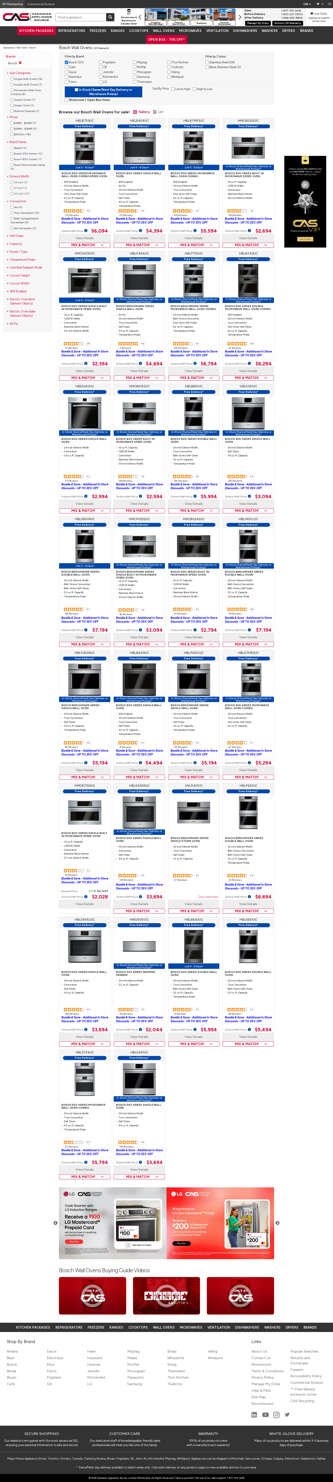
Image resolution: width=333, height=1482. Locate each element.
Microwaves (190, 31)
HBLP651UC (248, 786)
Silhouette (175, 1358)
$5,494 (263, 1029)
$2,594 (155, 496)
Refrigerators (71, 31)
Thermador (176, 1371)
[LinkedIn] (254, 1417)
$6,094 (99, 231)
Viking (212, 1351)
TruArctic (175, 1384)
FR (329, 4)
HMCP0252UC (139, 519)
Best (10, 1358)
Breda (11, 1371)
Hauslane (94, 1358)
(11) (28, 159)
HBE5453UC (84, 386)
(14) (28, 79)
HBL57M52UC (248, 653)
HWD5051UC (139, 920)
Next (277, 1223)
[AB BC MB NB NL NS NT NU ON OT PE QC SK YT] (307, 4)
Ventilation (217, 31)
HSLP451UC (194, 786)
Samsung (134, 1384)
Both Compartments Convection (24, 220)
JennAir (93, 1371)
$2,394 (100, 364)
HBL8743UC (248, 253)
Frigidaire (54, 1377)
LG (89, 1384)
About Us (259, 1351)
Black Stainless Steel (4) (225, 67)
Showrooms (261, 1364)
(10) (28, 153)
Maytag (133, 1351)
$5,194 (100, 763)
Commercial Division (306, 1382)
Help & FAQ (261, 1390)
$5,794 (100, 1162)
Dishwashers (245, 31)
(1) (24, 105)
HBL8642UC (193, 920)
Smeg (171, 1364)
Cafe (11, 1384)
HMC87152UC (84, 786)
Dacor (52, 1351)
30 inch (21, 193)
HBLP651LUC (248, 519)
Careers (296, 1370)
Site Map (258, 1397)
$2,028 (100, 897)
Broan (11, 1377)
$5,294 (264, 763)
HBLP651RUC (85, 519)
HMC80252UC (248, 121)
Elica (50, 1364)
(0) (20, 148)
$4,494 (154, 763)
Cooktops (138, 31)
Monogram (136, 1371)
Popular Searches (304, 1351)
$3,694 (155, 897)
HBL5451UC (139, 1052)
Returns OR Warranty (288, 23)
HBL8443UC (139, 653)
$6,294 (264, 364)
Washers (270, 31)
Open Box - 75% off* (166, 40)
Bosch (12, 1364)
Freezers (98, 31)
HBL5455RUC (139, 786)
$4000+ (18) (22, 134)
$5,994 (209, 496)
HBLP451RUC (85, 653)
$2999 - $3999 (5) (25, 128)
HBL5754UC (84, 1052)
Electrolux (55, 1358)
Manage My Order (258, 23)
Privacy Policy (262, 1377)
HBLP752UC (194, 253)
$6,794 (209, 364)
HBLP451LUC (194, 653)
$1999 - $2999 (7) (24, 123)
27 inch (20, 188)
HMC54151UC (85, 253)
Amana (12, 1351)
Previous (55, 1223)
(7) (28, 84)
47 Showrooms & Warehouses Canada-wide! (129, 18)
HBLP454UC (139, 253)
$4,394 (154, 231)
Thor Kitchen (178, 1377)
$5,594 (209, 231)
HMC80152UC (139, 386)
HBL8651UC (194, 386)
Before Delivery (254, 14)
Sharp (171, 1351)
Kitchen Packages (36, 31)
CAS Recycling (302, 1401)
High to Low (204, 89)
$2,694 (264, 231)
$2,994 (100, 496)
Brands (307, 31)
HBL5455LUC (85, 920)
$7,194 (100, 630)
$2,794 (209, 630)
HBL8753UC (84, 121)
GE (49, 1384)
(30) (76, 62)
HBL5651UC (248, 920)
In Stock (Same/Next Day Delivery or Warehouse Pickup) (105, 92)
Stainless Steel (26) (222, 62)
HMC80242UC (194, 519)
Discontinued (208, 897)
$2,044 (154, 1029)
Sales (247, 10)
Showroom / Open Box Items (89, 100)
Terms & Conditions (267, 1371)
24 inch (20, 182)
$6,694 (263, 897)
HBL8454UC (139, 121)
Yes (17, 207)
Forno (52, 1371)
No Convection (24, 228)
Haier (91, 1351)
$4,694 (154, 364)
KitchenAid (96, 1377)
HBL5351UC (248, 386)
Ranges (118, 31)
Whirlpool (215, 1358)
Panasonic (135, 1377)
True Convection (26, 212)
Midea (132, 1358)
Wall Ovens (163, 31)
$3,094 (263, 496)
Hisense (94, 1364)
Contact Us (261, 1358)
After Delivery (253, 18)
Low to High (182, 89)
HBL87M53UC (193, 121)
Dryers (288, 31)
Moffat (133, 1364)
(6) (25, 92)
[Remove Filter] (20, 62)
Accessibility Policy (305, 1376)
